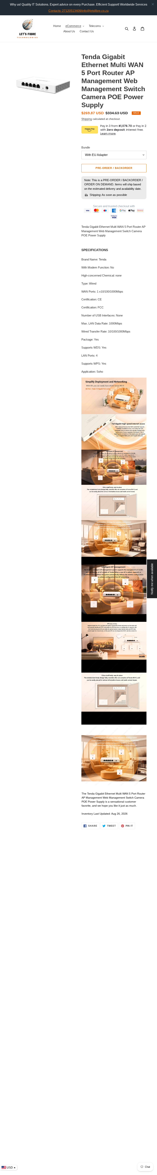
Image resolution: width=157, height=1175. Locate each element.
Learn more (108, 133)
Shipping (86, 118)
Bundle (85, 147)
